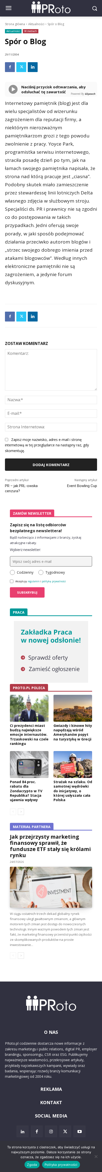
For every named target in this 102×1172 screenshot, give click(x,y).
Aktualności (36, 24)
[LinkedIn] (22, 1131)
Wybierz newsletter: (25, 549)
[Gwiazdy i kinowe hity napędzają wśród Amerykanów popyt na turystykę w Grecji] (72, 708)
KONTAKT (51, 1102)
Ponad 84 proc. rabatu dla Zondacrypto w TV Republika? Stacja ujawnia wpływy (26, 790)
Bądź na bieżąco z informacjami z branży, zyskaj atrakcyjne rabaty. (45, 540)
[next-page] (21, 812)
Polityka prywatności (61, 1165)
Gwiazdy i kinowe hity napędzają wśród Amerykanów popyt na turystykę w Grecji (72, 732)
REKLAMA (51, 1089)
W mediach (30, 31)
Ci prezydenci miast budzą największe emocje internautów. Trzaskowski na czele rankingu (29, 734)
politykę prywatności (54, 581)
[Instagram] (51, 1131)
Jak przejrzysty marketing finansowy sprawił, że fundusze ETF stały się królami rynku (50, 846)
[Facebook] (10, 67)
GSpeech (90, 94)
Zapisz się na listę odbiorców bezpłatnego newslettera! (38, 527)
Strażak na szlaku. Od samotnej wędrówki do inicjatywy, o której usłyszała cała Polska (72, 790)
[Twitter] (21, 67)
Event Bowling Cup (82, 486)
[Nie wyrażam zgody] (95, 1156)
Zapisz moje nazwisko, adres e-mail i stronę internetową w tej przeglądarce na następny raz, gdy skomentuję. (47, 445)
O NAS (51, 1032)
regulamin (34, 581)
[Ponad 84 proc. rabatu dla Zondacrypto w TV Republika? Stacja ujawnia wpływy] (29, 764)
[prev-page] (13, 812)
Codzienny (25, 572)
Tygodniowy (55, 572)
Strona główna (15, 24)
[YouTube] (79, 1131)
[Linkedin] (33, 67)
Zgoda (32, 1165)
